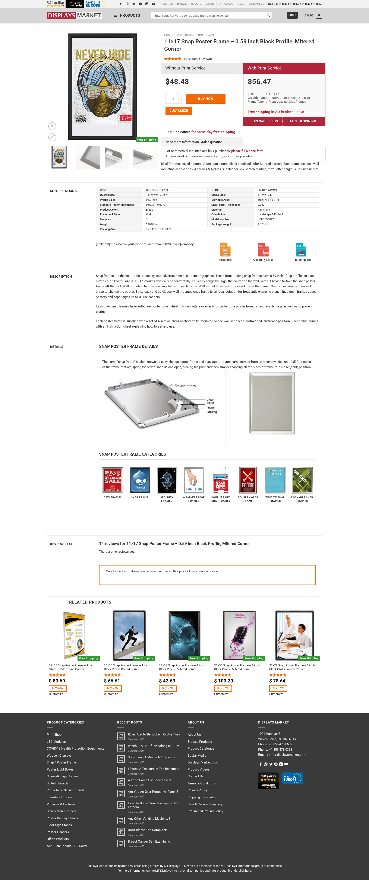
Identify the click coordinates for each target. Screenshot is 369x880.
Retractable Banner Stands (65, 790)
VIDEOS (210, 3)
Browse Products (200, 742)
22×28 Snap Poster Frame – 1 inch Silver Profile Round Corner (71, 667)
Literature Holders (60, 797)
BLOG (241, 3)
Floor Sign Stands (59, 825)
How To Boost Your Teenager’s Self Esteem (153, 805)
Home (168, 35)
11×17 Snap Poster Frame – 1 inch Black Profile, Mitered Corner (182, 667)
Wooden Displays (59, 755)
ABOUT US (167, 3)
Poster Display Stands (62, 818)
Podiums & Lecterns (61, 804)
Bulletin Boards (57, 783)
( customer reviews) (197, 59)
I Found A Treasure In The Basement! (154, 769)
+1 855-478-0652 (288, 4)
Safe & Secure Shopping (205, 804)
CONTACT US (256, 3)
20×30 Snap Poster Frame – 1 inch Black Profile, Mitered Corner (237, 667)
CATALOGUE (226, 3)
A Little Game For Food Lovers (149, 780)
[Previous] (54, 87)
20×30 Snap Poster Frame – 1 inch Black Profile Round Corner (126, 667)
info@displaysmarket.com (287, 755)
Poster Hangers (58, 832)
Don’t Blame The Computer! (147, 830)
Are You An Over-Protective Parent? (153, 792)
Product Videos (199, 769)
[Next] (150, 87)
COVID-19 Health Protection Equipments (75, 748)
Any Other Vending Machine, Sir (150, 819)
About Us (194, 735)
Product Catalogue (201, 748)
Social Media (197, 755)
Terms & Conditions (202, 783)
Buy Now (205, 99)
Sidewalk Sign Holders (63, 776)
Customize (179, 111)
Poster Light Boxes (60, 769)
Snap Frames (185, 35)
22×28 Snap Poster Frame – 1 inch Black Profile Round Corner (292, 667)
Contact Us (196, 776)
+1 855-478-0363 (312, 4)
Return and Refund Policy (205, 811)
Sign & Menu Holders (62, 811)
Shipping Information (202, 797)
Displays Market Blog (203, 762)
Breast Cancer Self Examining (149, 841)
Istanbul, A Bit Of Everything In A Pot (153, 746)
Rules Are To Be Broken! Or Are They (154, 734)
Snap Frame (206, 35)
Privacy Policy (198, 790)
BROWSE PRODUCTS (189, 3)
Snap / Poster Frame (61, 762)
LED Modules (56, 742)
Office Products (58, 839)
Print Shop (54, 735)
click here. (245, 870)
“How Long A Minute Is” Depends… (152, 757)
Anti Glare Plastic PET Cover (67, 846)
